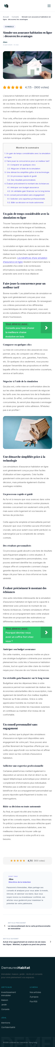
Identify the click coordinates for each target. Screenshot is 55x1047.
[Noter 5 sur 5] (24, 860)
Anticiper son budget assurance (23, 187)
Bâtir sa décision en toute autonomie (25, 202)
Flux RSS (33, 1001)
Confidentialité (8, 1027)
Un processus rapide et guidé (22, 176)
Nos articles (35, 992)
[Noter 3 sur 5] (17, 860)
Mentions (5, 1022)
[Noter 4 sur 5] (21, 860)
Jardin (4, 1004)
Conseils (15, 17)
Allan (5, 42)
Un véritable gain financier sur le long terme (28, 191)
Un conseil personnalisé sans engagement (24, 195)
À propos (34, 996)
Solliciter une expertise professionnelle (26, 199)
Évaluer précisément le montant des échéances (27, 183)
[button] (49, 5)
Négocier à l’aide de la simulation (23, 168)
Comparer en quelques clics (21, 165)
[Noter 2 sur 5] (14, 860)
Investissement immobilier (8, 994)
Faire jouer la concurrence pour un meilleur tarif (27, 161)
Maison (4, 1000)
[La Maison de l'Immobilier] (23, 6)
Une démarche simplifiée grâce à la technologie (27, 172)
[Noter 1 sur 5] (11, 860)
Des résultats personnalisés (21, 180)
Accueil (6, 17)
